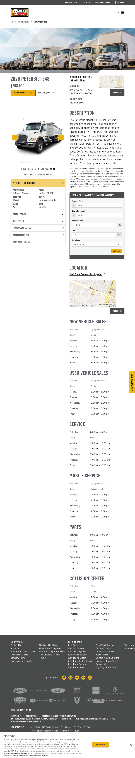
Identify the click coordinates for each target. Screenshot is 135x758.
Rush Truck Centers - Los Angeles (80, 79)
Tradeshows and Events (21, 661)
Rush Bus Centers (76, 648)
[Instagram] (70, 677)
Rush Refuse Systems (77, 654)
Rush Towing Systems (77, 658)
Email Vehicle (30, 174)
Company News (18, 658)
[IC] (77, 704)
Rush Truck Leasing (77, 667)
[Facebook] (64, 677)
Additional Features (21, 242)
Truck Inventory (24, 22)
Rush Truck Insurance (106, 645)
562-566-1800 (76, 102)
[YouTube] (83, 677)
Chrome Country (103, 648)
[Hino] (77, 694)
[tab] (21, 162)
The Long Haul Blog (48, 645)
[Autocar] (20, 704)
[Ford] (58, 694)
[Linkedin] (77, 677)
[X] (90, 677)
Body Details (18, 221)
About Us (15, 648)
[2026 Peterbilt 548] (38, 137)
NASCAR (43, 658)
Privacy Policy (16, 716)
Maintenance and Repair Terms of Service (26, 722)
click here (72, 744)
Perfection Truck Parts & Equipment (107, 662)
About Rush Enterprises (50, 648)
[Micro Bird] (58, 704)
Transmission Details (22, 228)
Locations (120, 3)
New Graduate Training (49, 654)
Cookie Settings (31, 716)
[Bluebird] (39, 704)
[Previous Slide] (15, 137)
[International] (39, 694)
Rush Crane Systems (77, 651)
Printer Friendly (45, 174)
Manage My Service (71, 3)
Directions (117, 92)
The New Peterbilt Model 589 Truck (43, 731)
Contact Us (86, 3)
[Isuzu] (95, 694)
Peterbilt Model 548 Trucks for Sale (43, 727)
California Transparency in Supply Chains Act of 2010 (95, 719)
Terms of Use (66, 719)
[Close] (131, 745)
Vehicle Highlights (24, 183)
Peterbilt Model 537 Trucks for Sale (76, 727)
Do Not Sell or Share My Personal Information (59, 716)
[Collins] (95, 704)
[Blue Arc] (114, 694)
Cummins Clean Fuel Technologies (105, 653)
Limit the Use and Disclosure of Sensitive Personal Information (34, 719)
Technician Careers (19, 654)
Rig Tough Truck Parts (106, 667)
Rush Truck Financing (78, 664)
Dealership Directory (102, 3)
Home (12, 22)
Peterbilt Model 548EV (69, 731)
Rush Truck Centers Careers (23, 651)
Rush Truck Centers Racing (80, 661)
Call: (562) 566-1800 (46, 92)
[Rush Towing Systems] (114, 704)
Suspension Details (21, 235)
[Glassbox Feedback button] (132, 382)
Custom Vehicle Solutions (107, 658)
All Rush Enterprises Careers (52, 651)
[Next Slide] (61, 137)
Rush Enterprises (75, 645)
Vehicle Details (19, 214)
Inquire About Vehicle (22, 92)
